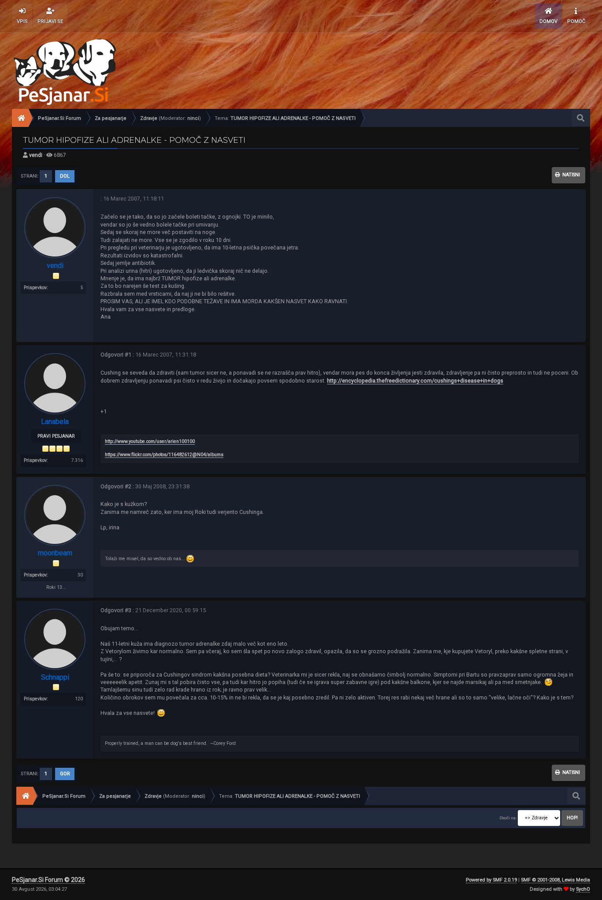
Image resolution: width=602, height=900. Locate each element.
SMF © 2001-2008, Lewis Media (555, 880)
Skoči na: (508, 817)
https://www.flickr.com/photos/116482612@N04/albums (164, 454)
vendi (35, 155)
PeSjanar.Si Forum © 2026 (48, 879)
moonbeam (55, 553)
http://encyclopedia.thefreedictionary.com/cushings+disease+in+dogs (415, 380)
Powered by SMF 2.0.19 (491, 880)
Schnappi (55, 677)
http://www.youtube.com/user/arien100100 (150, 441)
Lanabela (55, 421)
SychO (583, 889)
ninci (193, 118)
